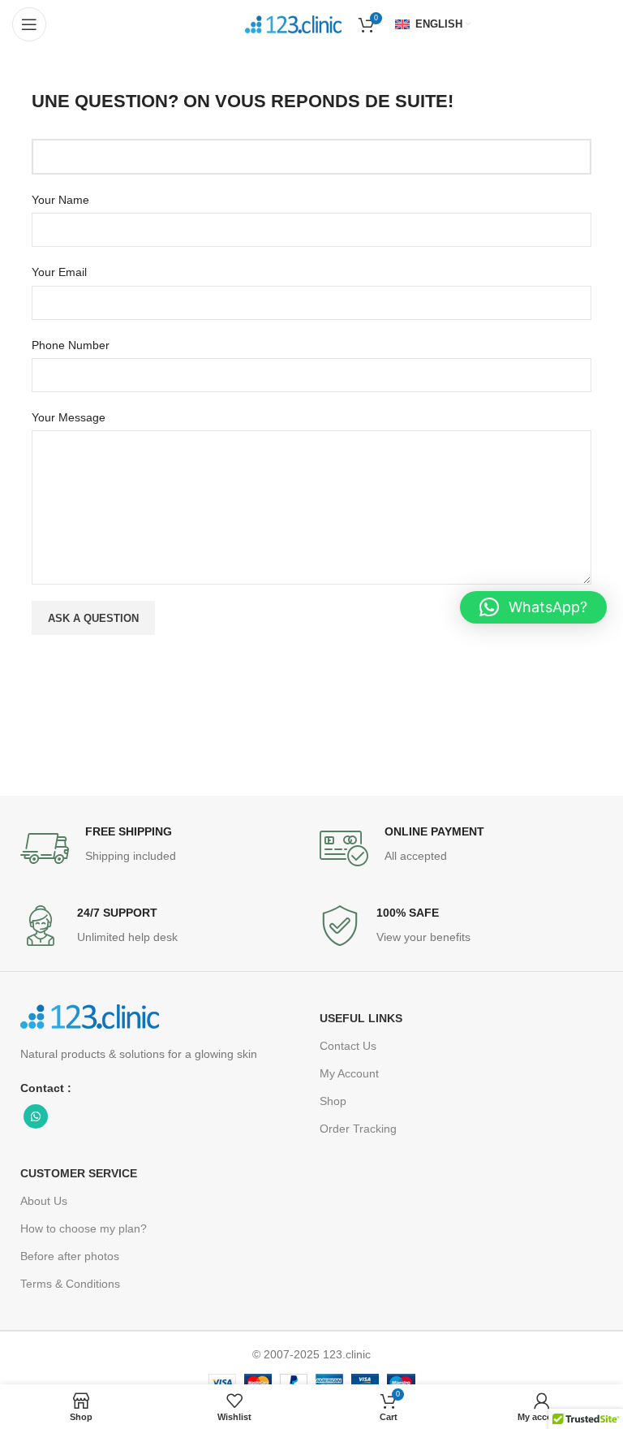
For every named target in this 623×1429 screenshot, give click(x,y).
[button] (533, 607)
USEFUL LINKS (361, 1018)
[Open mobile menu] (29, 24)
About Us (43, 1200)
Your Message (68, 417)
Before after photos (69, 1256)
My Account (349, 1073)
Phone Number (71, 345)
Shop (333, 1100)
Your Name (60, 199)
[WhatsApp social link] (36, 1116)
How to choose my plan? (83, 1228)
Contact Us (348, 1045)
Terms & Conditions (70, 1283)
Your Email (59, 272)
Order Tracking (358, 1128)
